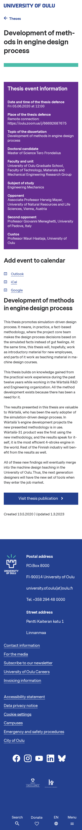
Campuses (13, 723)
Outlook (17, 274)
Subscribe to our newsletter (28, 663)
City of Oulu (14, 740)
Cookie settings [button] (17, 714)
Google (17, 290)
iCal (14, 282)
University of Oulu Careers (27, 672)
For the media (16, 654)
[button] (72, 820)
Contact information (22, 645)
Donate (36, 817)
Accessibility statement (24, 697)
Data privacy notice (21, 705)
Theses (15, 18)
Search (17, 817)
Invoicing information (22, 680)
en (60, 822)
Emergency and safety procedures (34, 732)
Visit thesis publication (39, 498)
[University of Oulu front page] (39, 4)
